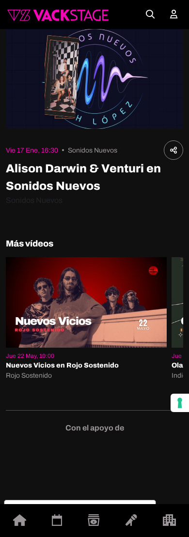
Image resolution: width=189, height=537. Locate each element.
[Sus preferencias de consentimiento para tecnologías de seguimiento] (180, 403)
